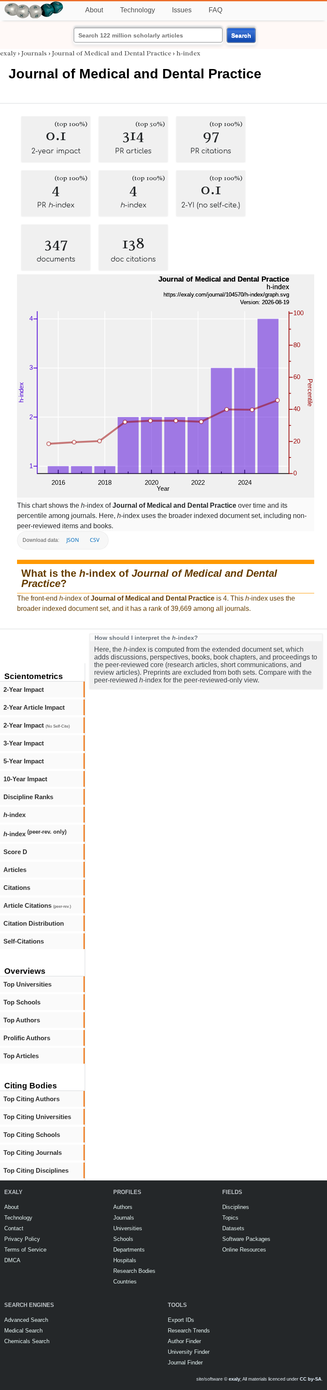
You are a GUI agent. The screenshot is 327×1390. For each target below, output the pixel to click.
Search (241, 35)
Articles (14, 869)
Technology (137, 10)
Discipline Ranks (28, 796)
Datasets (233, 1228)
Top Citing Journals (32, 1152)
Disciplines (235, 1207)
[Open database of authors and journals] (34, 5)
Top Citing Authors (31, 1098)
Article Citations (37, 905)
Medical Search (23, 1330)
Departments (129, 1249)
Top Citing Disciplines (36, 1170)
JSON (72, 540)
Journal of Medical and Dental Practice (111, 53)
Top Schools (21, 1002)
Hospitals (124, 1260)
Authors (122, 1207)
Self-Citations (23, 941)
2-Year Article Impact (34, 707)
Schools (123, 1239)
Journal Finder (185, 1362)
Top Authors (21, 1020)
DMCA (12, 1260)
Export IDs (181, 1320)
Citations (16, 887)
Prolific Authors (26, 1038)
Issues (182, 10)
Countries (125, 1281)
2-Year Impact (23, 689)
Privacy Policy (22, 1239)
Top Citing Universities (37, 1116)
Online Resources (244, 1249)
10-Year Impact (25, 779)
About (94, 10)
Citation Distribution (33, 923)
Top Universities (27, 984)
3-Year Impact (23, 743)
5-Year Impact (23, 761)
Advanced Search (26, 1320)
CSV (94, 540)
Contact (13, 1228)
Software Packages (246, 1239)
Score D (15, 851)
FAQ (215, 10)
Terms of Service (25, 1249)
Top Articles (21, 1055)
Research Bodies (134, 1271)
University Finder (188, 1352)
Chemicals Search (26, 1341)
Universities (127, 1228)
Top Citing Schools (31, 1134)
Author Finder (184, 1341)
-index (14, 814)
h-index (188, 53)
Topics (230, 1217)
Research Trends (189, 1330)
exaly (8, 53)
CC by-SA (310, 1378)
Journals (34, 53)
